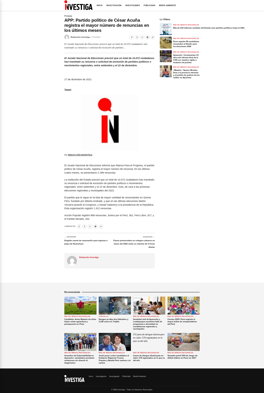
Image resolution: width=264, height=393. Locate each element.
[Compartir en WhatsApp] (142, 37)
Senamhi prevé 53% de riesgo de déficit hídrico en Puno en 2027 (182, 356)
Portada (68, 16)
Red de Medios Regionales (186, 25)
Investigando (132, 5)
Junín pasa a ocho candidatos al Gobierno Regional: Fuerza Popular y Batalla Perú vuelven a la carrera (115, 359)
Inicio (100, 5)
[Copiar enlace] (152, 37)
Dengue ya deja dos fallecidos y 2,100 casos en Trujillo (113, 320)
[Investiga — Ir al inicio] (78, 5)
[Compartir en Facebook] (132, 37)
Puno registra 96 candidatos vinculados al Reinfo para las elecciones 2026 (186, 43)
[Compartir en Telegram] (147, 37)
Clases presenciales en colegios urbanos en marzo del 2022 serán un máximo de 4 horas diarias (134, 243)
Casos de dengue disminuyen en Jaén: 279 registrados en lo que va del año (149, 357)
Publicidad (149, 5)
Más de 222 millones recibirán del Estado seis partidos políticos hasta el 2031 (209, 28)
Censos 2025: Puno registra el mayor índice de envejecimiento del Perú (182, 321)
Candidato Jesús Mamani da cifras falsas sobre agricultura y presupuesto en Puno (80, 321)
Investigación (114, 5)
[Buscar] (199, 5)
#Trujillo (103, 316)
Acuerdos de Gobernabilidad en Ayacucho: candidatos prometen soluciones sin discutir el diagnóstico (79, 359)
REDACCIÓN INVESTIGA (80, 155)
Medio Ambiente (167, 5)
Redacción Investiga (80, 37)
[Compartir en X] (137, 37)
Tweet (67, 89)
